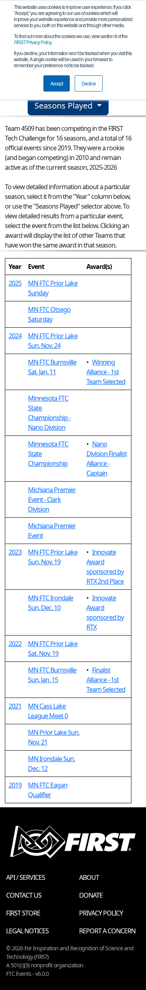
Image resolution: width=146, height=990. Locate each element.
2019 (15, 785)
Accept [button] (56, 83)
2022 (15, 643)
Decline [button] (89, 83)
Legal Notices (27, 930)
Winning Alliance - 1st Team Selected (105, 372)
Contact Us (23, 895)
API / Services (25, 877)
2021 (15, 706)
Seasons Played (64, 105)
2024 (15, 335)
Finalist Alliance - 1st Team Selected (105, 680)
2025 (15, 283)
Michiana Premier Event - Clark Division (52, 499)
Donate (91, 895)
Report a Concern (107, 930)
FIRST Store (23, 913)
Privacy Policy (32, 41)
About (89, 877)
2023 (15, 552)
